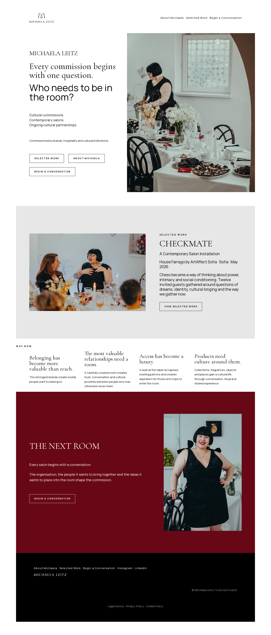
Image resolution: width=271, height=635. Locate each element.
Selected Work (197, 18)
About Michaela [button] (86, 158)
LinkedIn (141, 568)
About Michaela (172, 18)
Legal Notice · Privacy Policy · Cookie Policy (135, 606)
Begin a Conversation (226, 18)
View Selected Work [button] (180, 306)
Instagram (125, 568)
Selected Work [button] (46, 158)
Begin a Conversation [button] (52, 171)
